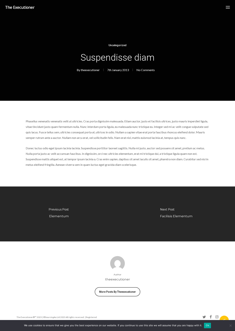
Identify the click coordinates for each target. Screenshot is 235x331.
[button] (228, 7)
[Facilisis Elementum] (176, 213)
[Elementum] (59, 213)
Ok (207, 325)
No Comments (145, 70)
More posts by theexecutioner (117, 291)
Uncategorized (117, 45)
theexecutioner (90, 70)
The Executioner (20, 7)
